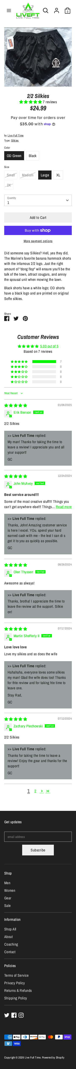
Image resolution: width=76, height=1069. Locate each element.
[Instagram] (21, 1015)
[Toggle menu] (9, 10)
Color (7, 147)
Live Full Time (15, 135)
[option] (38, 57)
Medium (28, 175)
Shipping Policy (15, 998)
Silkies (15, 140)
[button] (31, 101)
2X (9, 185)
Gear (7, 898)
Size (6, 167)
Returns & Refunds (18, 990)
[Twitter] (6, 1015)
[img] (15, 405)
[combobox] (38, 200)
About (8, 936)
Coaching (11, 944)
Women (9, 890)
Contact (9, 951)
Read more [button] (64, 506)
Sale (7, 905)
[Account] (56, 9)
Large (45, 175)
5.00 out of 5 (49, 346)
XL (58, 175)
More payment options (38, 241)
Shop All (10, 929)
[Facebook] (13, 1015)
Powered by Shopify (53, 1057)
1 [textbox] (8, 202)
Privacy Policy (14, 983)
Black (33, 155)
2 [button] (35, 791)
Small (11, 175)
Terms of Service (16, 975)
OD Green (14, 155)
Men (7, 882)
